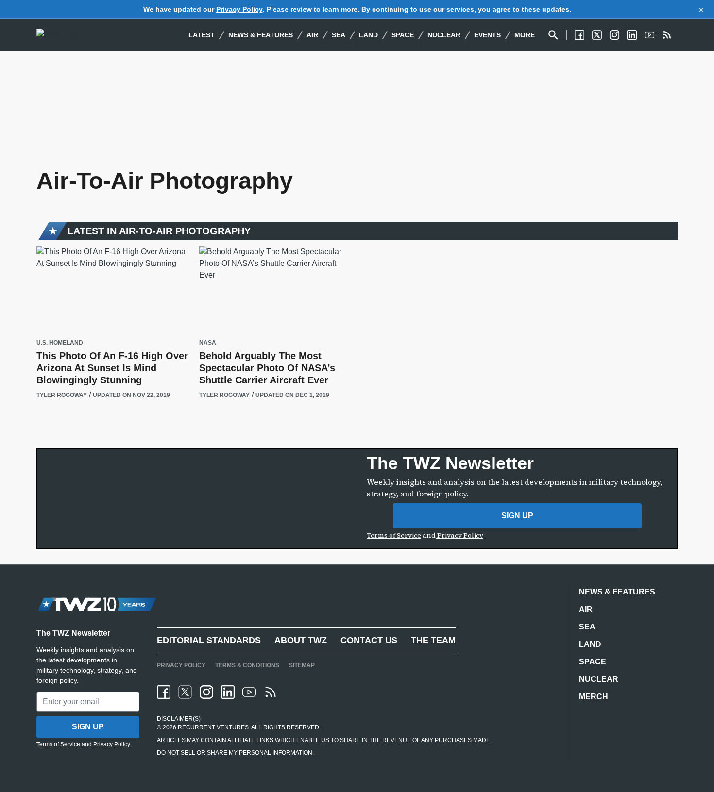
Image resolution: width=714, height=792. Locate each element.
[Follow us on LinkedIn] (632, 35)
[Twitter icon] (185, 692)
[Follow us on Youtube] (649, 35)
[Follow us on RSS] (667, 35)
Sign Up (517, 516)
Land (368, 35)
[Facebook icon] (163, 692)
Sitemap (302, 665)
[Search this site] (553, 35)
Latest (201, 35)
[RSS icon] (270, 692)
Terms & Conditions (247, 665)
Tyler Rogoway (61, 395)
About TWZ (300, 640)
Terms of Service (394, 535)
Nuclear (443, 35)
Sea (338, 35)
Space (402, 35)
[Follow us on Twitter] (597, 35)
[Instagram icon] (206, 692)
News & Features (260, 35)
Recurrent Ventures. (213, 727)
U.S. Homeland (59, 343)
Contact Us (368, 640)
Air (312, 35)
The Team (433, 640)
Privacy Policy (239, 9)
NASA (207, 343)
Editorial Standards (209, 640)
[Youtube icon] (249, 692)
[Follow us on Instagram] (614, 35)
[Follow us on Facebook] (579, 35)
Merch (593, 697)
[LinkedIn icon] (228, 692)
